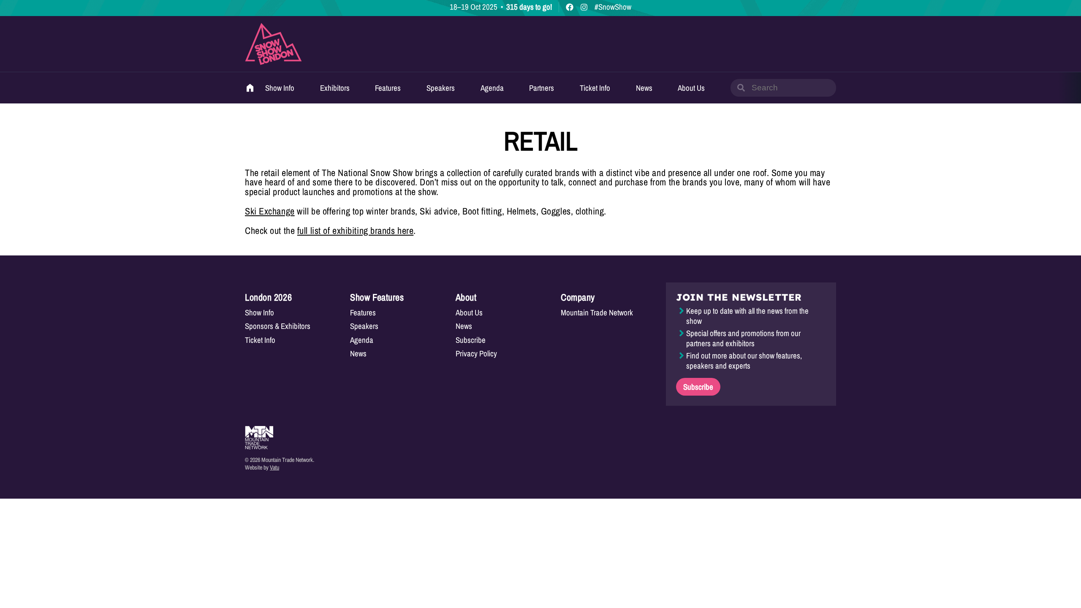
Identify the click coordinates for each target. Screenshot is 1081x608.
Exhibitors (335, 87)
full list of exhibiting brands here (355, 230)
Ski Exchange (270, 211)
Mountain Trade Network (597, 312)
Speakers (440, 87)
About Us (691, 87)
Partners (541, 87)
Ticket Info (595, 87)
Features (388, 87)
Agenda (492, 87)
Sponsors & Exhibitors (277, 326)
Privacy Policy (476, 353)
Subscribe (471, 340)
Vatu (274, 467)
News (644, 87)
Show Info (279, 87)
